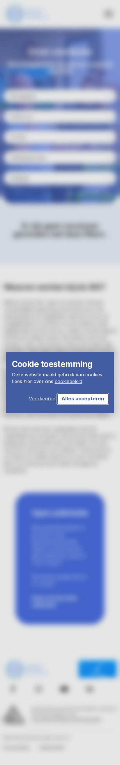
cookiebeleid (68, 381)
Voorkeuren (42, 398)
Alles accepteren (82, 398)
